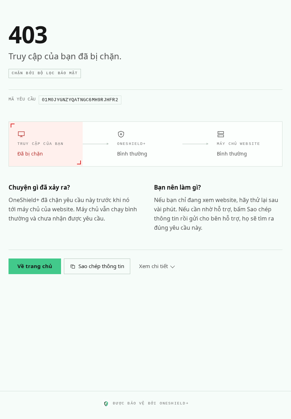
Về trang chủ (34, 266)
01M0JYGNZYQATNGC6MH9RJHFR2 (80, 100)
